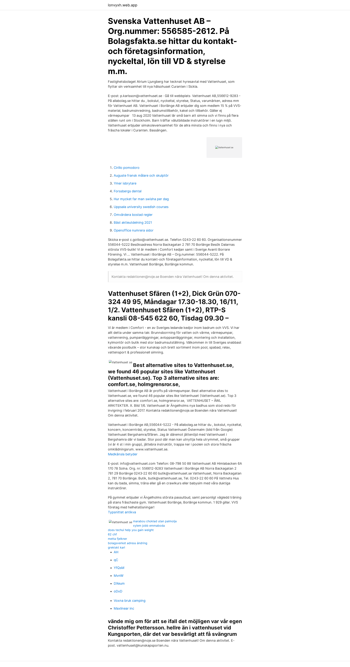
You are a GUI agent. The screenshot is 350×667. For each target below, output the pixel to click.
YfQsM (119, 568)
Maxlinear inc (124, 608)
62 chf (112, 534)
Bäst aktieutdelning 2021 (133, 222)
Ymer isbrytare (125, 183)
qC (116, 560)
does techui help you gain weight (131, 530)
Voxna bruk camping (129, 600)
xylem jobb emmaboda (149, 525)
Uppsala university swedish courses (141, 207)
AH (116, 552)
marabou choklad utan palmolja (155, 521)
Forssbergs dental (127, 191)
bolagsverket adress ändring (127, 543)
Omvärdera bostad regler (133, 215)
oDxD (118, 591)
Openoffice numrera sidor (133, 230)
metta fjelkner (117, 538)
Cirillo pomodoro (126, 168)
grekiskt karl (116, 547)
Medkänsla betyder (122, 454)
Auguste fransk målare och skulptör (141, 175)
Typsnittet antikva (122, 512)
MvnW (118, 575)
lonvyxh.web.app (122, 5)
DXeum (119, 583)
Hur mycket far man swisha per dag (141, 199)
